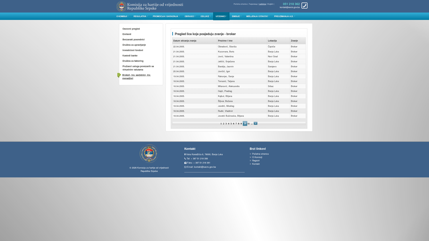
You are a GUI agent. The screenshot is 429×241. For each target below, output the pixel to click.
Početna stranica (240, 4)
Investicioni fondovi (132, 50)
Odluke (205, 16)
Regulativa (140, 16)
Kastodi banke (129, 55)
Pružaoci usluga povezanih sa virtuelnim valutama (138, 68)
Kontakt (256, 163)
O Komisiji (121, 16)
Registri (256, 160)
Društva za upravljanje (134, 44)
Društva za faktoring (132, 60)
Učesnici (220, 16)
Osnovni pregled (131, 28)
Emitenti (126, 34)
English (270, 4)
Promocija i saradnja (165, 16)
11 (249, 123)
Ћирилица (253, 4)
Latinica (262, 4)
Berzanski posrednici (133, 39)
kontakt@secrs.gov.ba (205, 166)
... (252, 123)
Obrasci (189, 16)
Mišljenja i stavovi (257, 16)
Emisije (236, 16)
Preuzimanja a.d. (283, 16)
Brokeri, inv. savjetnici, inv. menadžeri (136, 76)
